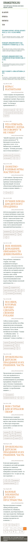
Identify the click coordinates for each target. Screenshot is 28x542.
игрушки (9, 113)
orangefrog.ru (11, 3)
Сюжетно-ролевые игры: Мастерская (13, 169)
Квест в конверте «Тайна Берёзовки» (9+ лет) (13, 72)
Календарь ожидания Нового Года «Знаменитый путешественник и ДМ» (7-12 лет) (13, 58)
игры (20, 113)
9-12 (15, 231)
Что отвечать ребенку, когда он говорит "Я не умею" (13, 128)
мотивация (7, 158)
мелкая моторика (9, 110)
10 (13, 532)
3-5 (5, 113)
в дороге (16, 438)
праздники (7, 231)
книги (13, 435)
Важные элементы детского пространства (12, 495)
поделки (6, 115)
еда (20, 234)
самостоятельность (9, 290)
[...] (16, 105)
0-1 (21, 438)
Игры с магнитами (13, 88)
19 (22, 532)
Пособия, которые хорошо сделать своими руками (10, 309)
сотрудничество (14, 287)
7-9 (16, 110)
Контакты (5, 20)
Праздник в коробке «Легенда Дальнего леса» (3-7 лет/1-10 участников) (13, 31)
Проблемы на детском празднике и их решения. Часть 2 (13, 362)
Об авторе (5, 12)
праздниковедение (9, 234)
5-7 (19, 110)
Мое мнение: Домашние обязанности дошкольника (12, 250)
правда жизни (8, 155)
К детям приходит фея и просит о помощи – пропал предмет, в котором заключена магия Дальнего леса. (13, 37)
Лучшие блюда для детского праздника (14, 204)
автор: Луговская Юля (17, 92)
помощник (16, 155)
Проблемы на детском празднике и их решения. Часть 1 (13, 452)
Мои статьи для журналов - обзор (13, 409)
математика (19, 342)
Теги (3, 25)
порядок (6, 287)
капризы (18, 432)
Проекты (5, 16)
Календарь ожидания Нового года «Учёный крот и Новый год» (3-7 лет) (13, 44)
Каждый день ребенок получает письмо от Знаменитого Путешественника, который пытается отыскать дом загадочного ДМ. (13, 65)
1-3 (22, 110)
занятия (15, 113)
